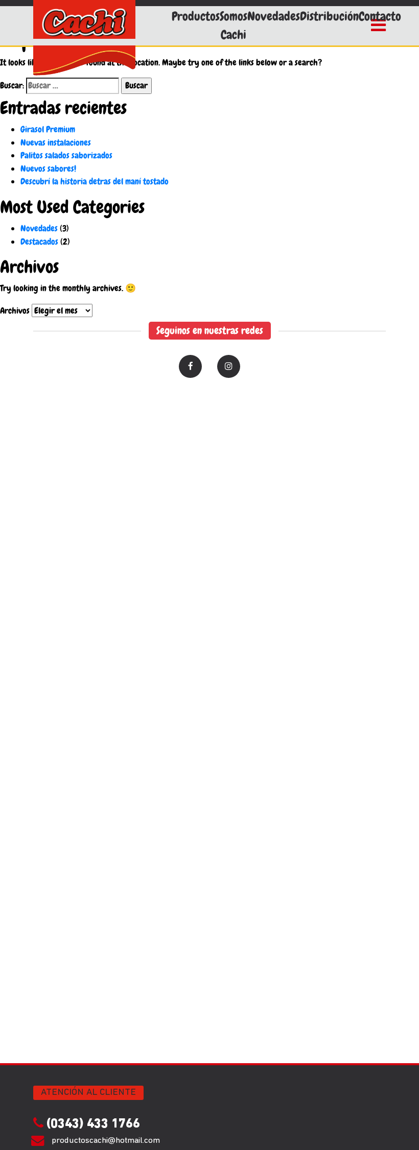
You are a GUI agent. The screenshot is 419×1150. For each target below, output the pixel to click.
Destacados (39, 241)
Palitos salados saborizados (66, 155)
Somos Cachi (233, 25)
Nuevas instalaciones (55, 142)
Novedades (273, 16)
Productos (196, 16)
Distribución (329, 16)
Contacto (380, 16)
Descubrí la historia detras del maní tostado (94, 181)
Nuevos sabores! (48, 168)
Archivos (15, 310)
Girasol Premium (47, 129)
